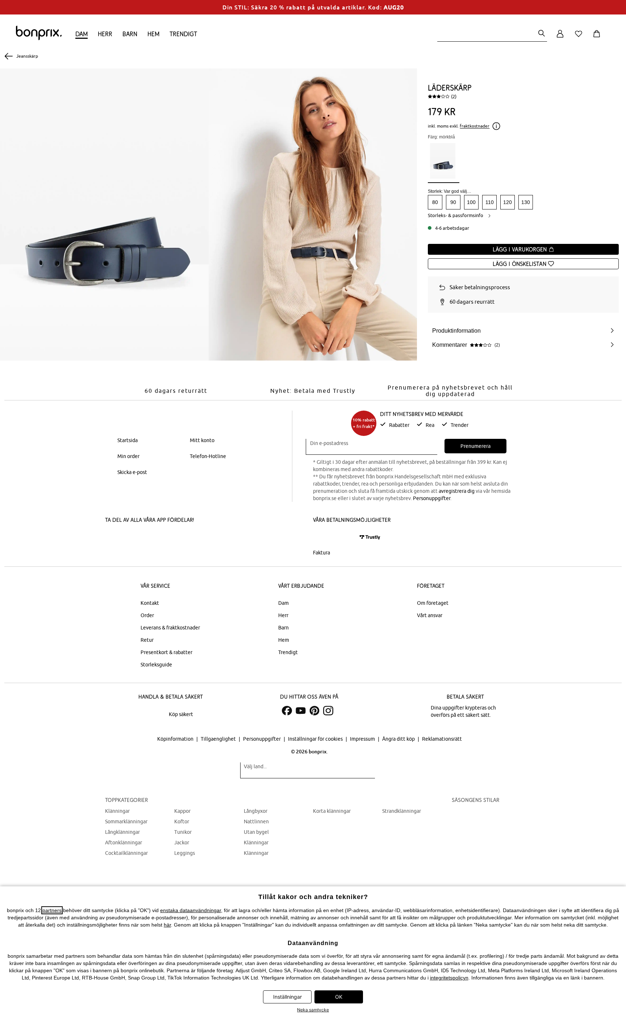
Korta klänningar (332, 811)
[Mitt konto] (560, 38)
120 (507, 202)
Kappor (182, 811)
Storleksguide (156, 664)
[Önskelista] (580, 38)
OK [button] (338, 997)
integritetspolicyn (449, 978)
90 (453, 202)
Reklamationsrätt (442, 739)
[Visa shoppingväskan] (598, 38)
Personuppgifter (431, 498)
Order (147, 615)
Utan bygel (256, 832)
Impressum (363, 739)
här (167, 925)
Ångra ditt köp (399, 739)
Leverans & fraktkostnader (170, 628)
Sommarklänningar (126, 821)
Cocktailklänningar (126, 853)
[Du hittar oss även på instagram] (328, 710)
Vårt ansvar (429, 615)
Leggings (184, 853)
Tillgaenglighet (219, 739)
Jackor (181, 842)
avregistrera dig (457, 491)
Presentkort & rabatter (166, 652)
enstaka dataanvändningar (190, 910)
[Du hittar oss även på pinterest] (314, 710)
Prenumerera (475, 446)
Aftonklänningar (123, 842)
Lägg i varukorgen (520, 249)
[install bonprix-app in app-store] (129, 538)
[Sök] (541, 34)
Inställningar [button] (287, 997)
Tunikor (183, 832)
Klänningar (117, 811)
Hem (153, 34)
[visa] (344, 537)
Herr (105, 34)
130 (525, 202)
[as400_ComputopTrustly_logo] (370, 537)
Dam (81, 34)
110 (489, 202)
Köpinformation (176, 739)
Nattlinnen (256, 821)
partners (52, 910)
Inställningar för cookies (316, 739)
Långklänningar (122, 832)
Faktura (321, 553)
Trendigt (183, 34)
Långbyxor (255, 811)
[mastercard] (323, 537)
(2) (453, 96)
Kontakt (150, 603)
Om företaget (432, 603)
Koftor (181, 821)
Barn (129, 34)
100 (471, 202)
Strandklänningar (401, 811)
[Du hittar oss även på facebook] (287, 710)
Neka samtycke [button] (313, 1009)
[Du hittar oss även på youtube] (301, 710)
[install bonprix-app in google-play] (181, 538)
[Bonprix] (39, 38)
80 (435, 202)
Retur (147, 640)
